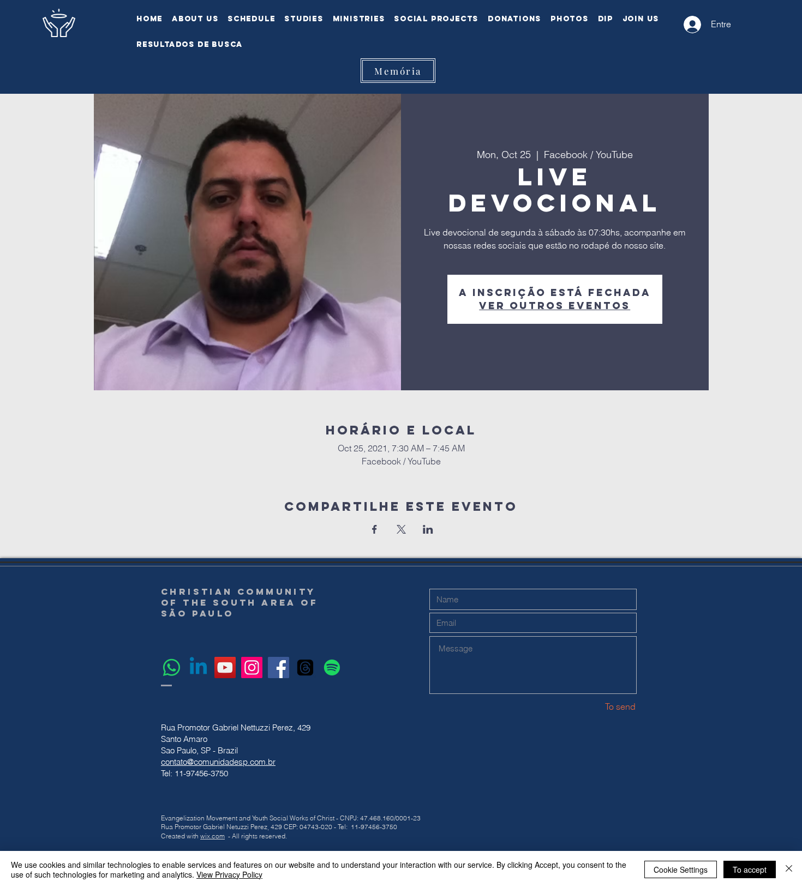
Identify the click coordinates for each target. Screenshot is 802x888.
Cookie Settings (681, 869)
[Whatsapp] (171, 667)
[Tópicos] (305, 667)
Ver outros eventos (554, 305)
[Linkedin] (198, 667)
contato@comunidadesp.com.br (218, 762)
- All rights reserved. (257, 836)
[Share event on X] (401, 529)
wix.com (212, 836)
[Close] (788, 869)
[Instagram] (251, 667)
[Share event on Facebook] (374, 529)
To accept (750, 869)
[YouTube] (225, 667)
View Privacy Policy (229, 874)
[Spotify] (332, 667)
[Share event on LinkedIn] (428, 529)
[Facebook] (278, 667)
